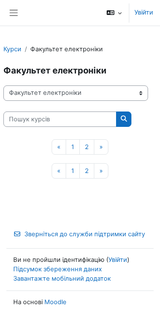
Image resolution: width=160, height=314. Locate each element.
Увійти (143, 12)
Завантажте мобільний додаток (62, 278)
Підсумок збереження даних (57, 269)
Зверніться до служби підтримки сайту (84, 234)
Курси (12, 49)
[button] (114, 13)
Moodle (55, 302)
